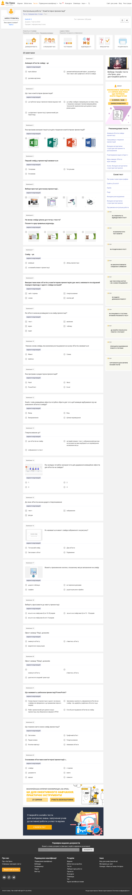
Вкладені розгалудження (115, 196)
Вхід (120, 3)
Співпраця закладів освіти (11, 864)
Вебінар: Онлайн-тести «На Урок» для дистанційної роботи (118, 74)
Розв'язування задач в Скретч (117, 155)
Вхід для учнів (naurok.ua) (109, 861)
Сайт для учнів (112, 3)
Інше (83, 3)
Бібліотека (28, 3)
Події (108, 192)
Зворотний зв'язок (11, 870)
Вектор (37, 871)
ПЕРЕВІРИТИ (88, 850)
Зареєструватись (11, 18)
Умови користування (105, 890)
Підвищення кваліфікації (48, 3)
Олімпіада (76, 3)
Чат (61, 3)
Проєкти (70, 871)
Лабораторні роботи (74, 869)
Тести (35, 3)
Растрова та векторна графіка (117, 179)
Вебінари (38, 864)
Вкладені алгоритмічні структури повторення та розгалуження (116, 148)
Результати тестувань (46, 33)
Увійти (11, 24)
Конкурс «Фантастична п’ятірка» (111, 866)
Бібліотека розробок (74, 864)
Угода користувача (91, 890)
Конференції (39, 866)
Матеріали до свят (106, 864)
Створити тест (39, 827)
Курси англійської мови (75, 882)
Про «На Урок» (7, 861)
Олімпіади (70, 877)
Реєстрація (127, 3)
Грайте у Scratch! (113, 183)
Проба (109, 188)
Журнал (20, 3)
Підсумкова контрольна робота (118, 207)
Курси (37, 869)
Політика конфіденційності (121, 890)
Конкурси (68, 3)
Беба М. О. (28, 19)
